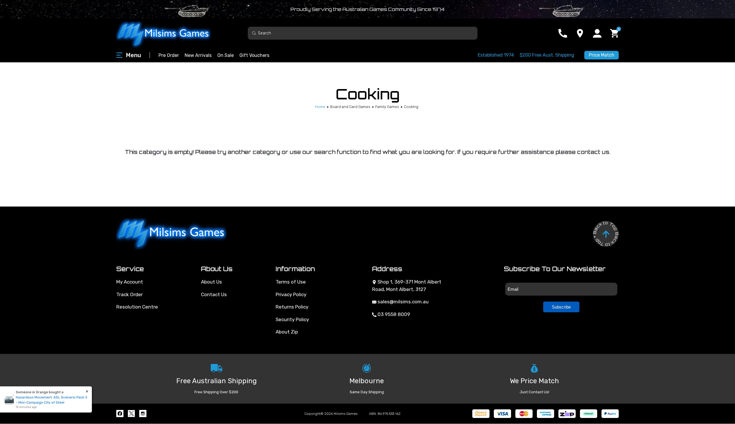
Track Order (129, 294)
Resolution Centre (137, 307)
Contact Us (214, 294)
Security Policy (292, 319)
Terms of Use (291, 282)
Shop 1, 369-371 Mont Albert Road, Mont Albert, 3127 (406, 285)
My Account (129, 282)
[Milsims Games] (169, 33)
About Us (211, 282)
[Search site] (254, 33)
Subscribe (561, 306)
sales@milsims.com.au (402, 301)
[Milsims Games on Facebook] (119, 413)
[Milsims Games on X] (131, 413)
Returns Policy (292, 307)
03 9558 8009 (393, 314)
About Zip (287, 332)
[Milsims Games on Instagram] (142, 413)
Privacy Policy (291, 294)
